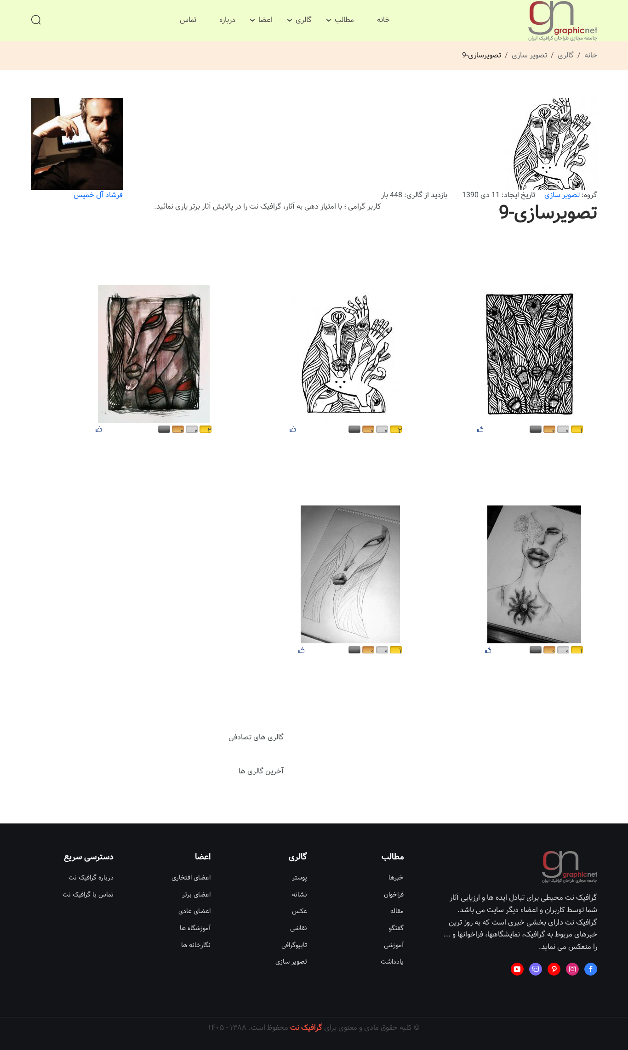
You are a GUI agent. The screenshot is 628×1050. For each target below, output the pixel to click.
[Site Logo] (562, 21)
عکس (299, 911)
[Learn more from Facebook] (590, 969)
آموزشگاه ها (195, 928)
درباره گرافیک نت (91, 878)
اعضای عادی (194, 911)
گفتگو (396, 928)
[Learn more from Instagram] (572, 969)
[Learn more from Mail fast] (535, 969)
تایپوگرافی (294, 945)
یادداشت (392, 962)
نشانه (299, 895)
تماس (188, 20)
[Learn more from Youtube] (517, 969)
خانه (383, 20)
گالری (304, 20)
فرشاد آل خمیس (98, 195)
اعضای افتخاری (191, 878)
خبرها (396, 878)
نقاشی (298, 928)
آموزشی (394, 945)
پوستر (299, 878)
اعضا (265, 20)
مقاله (397, 911)
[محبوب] (480, 429)
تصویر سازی (529, 55)
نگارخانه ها (196, 945)
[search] (36, 20)
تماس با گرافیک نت (88, 895)
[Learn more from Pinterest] (554, 969)
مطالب (344, 20)
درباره (227, 20)
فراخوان (394, 895)
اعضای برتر (196, 895)
